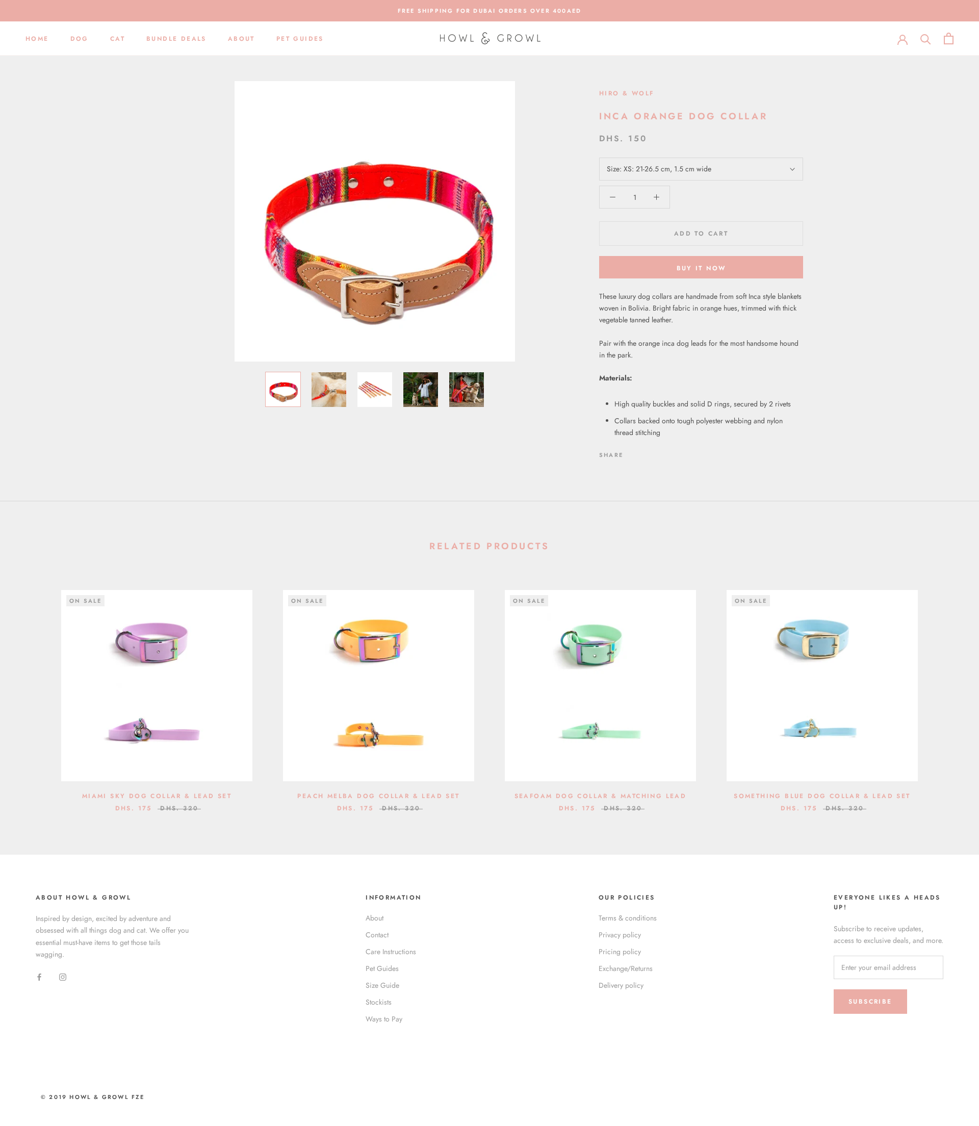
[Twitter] (646, 452)
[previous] (31, 690)
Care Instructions (391, 951)
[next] (947, 690)
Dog (79, 38)
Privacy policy (620, 935)
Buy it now (701, 268)
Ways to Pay (384, 1019)
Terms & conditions (628, 918)
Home (37, 38)
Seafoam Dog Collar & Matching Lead (600, 796)
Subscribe (870, 1001)
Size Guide (382, 985)
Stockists (379, 1002)
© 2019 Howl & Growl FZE (93, 1097)
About (241, 38)
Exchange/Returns (626, 968)
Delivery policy (621, 985)
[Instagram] (62, 976)
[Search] (925, 38)
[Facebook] (633, 452)
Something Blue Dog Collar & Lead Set (822, 796)
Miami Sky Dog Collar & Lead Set (156, 796)
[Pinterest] (659, 452)
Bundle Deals (176, 38)
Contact (377, 935)
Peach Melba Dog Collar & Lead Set (378, 796)
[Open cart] (949, 38)
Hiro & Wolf (626, 93)
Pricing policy (620, 951)
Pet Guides (300, 38)
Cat (117, 38)
